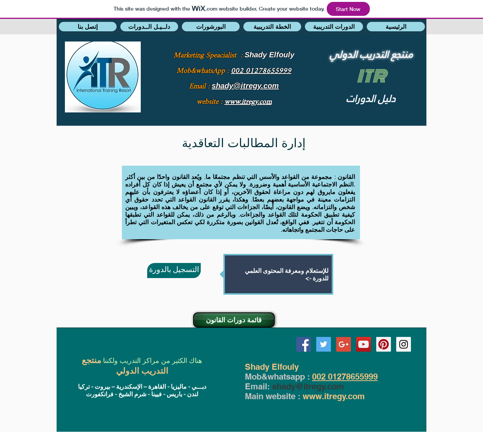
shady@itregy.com (308, 386)
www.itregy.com (334, 396)
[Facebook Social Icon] (303, 344)
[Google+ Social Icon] (343, 344)
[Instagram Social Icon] (403, 344)
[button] (88, 26)
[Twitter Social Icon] (323, 344)
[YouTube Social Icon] (363, 344)
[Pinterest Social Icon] (383, 344)
